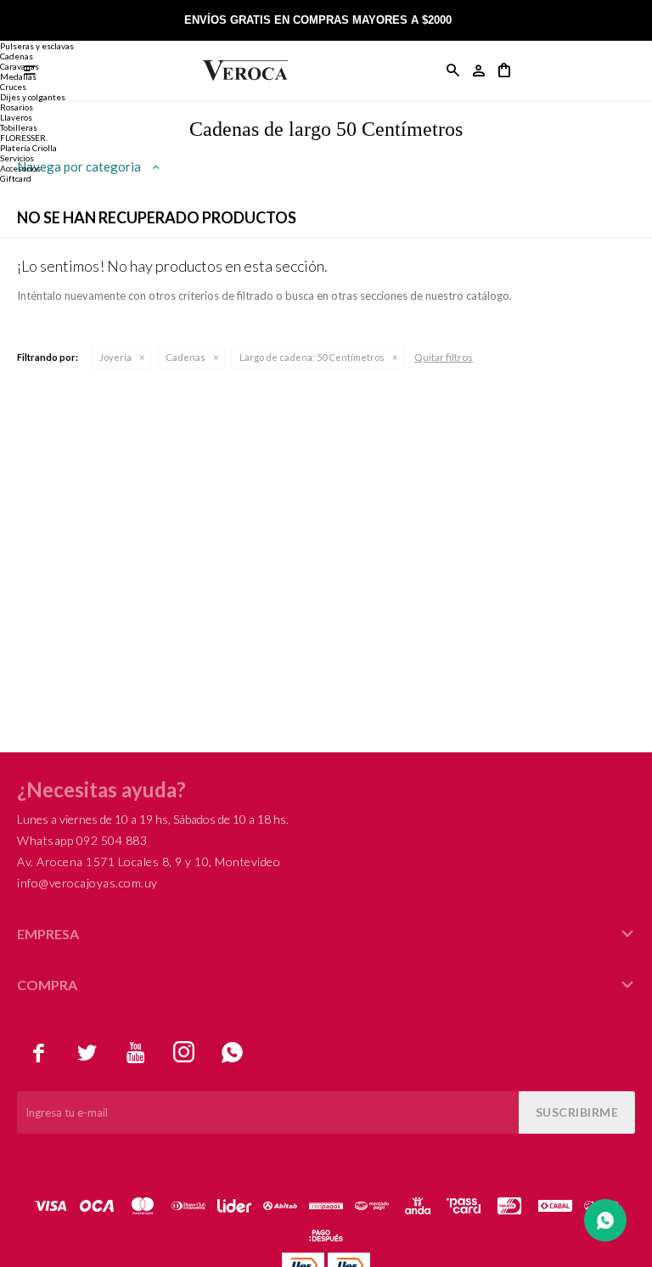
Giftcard (15, 178)
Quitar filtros (443, 357)
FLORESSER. (24, 137)
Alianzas (16, 36)
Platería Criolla (28, 148)
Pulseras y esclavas (37, 46)
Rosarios (16, 107)
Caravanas (19, 66)
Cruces (13, 87)
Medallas (18, 76)
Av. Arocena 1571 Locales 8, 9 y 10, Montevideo (148, 861)
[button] (453, 70)
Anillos (13, 15)
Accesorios (20, 168)
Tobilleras (18, 127)
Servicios (17, 158)
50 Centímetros (312, 357)
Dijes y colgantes (32, 97)
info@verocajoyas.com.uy (87, 883)
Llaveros (16, 117)
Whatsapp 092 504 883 (82, 840)
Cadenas (185, 357)
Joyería (115, 357)
